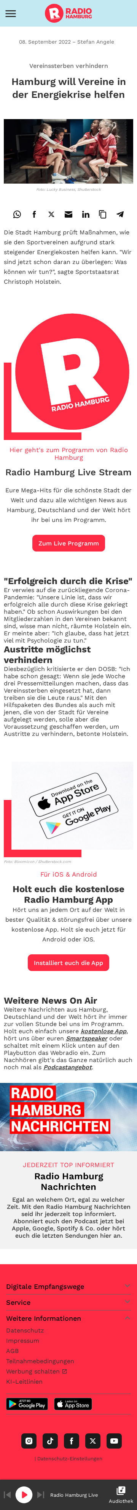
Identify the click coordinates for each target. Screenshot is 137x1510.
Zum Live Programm (68, 543)
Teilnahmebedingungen (40, 1361)
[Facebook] (71, 1441)
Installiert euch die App (68, 962)
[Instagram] (29, 1441)
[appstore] (73, 1404)
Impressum (22, 1340)
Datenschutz (25, 1330)
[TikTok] (50, 1441)
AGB (12, 1350)
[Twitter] (92, 1441)
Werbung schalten (34, 1371)
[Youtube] (114, 1441)
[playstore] (27, 1404)
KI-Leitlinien (24, 1381)
